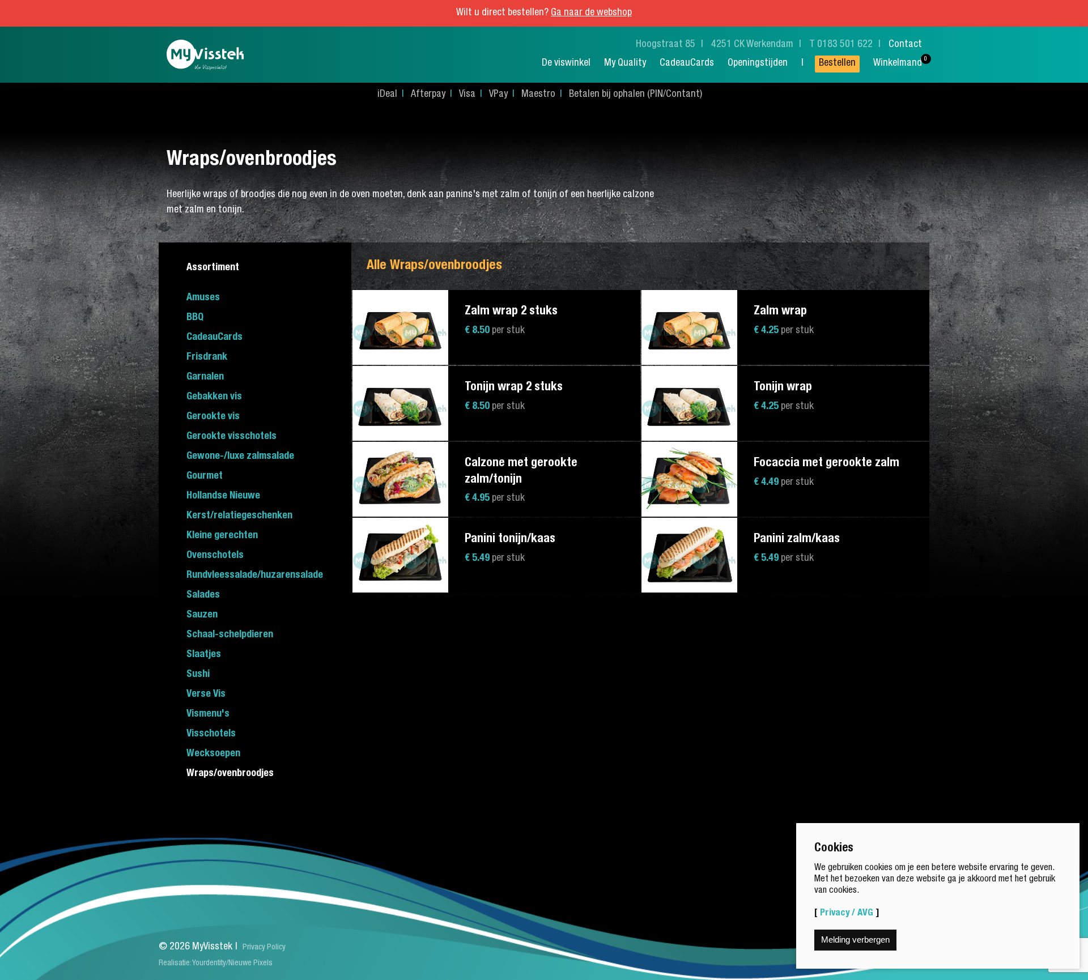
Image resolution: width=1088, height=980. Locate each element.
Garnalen (205, 377)
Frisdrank (206, 357)
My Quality (625, 63)
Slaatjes (203, 655)
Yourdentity (209, 964)
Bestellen (837, 63)
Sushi (198, 675)
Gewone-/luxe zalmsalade (240, 456)
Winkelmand (897, 63)
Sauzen (202, 615)
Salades (203, 595)
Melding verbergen (855, 939)
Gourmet (204, 476)
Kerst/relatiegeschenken (239, 516)
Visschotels (211, 734)
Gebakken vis (214, 397)
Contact (905, 45)
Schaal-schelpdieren (229, 635)
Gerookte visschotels (231, 437)
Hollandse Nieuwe (223, 496)
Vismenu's (208, 714)
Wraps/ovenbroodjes (230, 774)
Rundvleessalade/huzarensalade (254, 575)
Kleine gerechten (222, 536)
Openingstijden (758, 63)
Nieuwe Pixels (250, 964)
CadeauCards (687, 63)
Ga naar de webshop (591, 13)
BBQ (194, 318)
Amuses (203, 298)
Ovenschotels (215, 556)
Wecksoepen (213, 754)
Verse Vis (206, 694)
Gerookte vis (213, 417)
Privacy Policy (264, 948)
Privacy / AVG (846, 913)
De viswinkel (566, 63)
